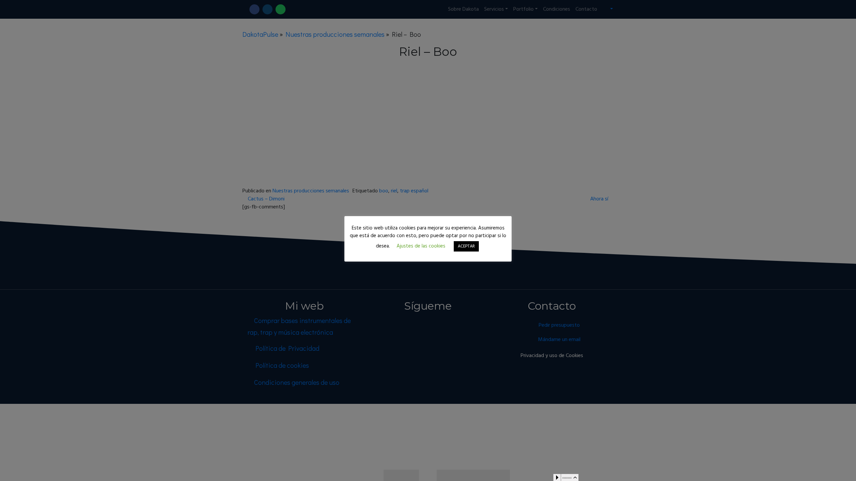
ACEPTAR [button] (466, 246)
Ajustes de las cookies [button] (421, 246)
